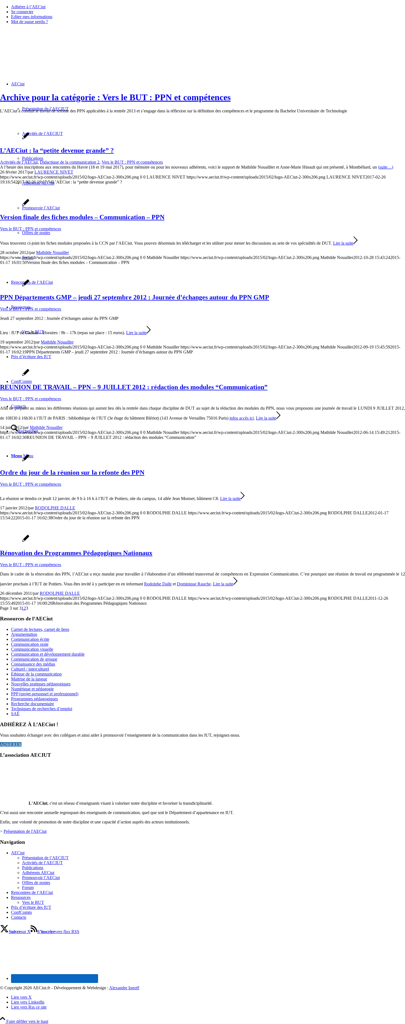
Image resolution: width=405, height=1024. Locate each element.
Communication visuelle (32, 649)
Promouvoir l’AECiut (41, 877)
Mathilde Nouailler (52, 252)
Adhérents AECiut (38, 872)
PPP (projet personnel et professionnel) (44, 693)
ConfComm (21, 912)
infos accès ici (241, 418)
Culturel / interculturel (30, 669)
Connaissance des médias (33, 664)
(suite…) (385, 167)
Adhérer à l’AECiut (28, 6)
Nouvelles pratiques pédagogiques (41, 684)
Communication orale (29, 644)
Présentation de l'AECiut (25, 831)
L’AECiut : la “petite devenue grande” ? (57, 150)
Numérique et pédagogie (32, 689)
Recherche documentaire (32, 703)
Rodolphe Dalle (158, 584)
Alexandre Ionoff (124, 987)
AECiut (18, 852)
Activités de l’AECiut (19, 162)
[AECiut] (41, 54)
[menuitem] (208, 6)
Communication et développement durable (48, 654)
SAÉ (15, 713)
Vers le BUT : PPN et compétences (132, 162)
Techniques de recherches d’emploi (41, 708)
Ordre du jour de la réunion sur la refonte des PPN (72, 472)
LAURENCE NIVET (53, 172)
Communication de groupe (34, 659)
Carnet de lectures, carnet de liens (40, 629)
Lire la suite (343, 243)
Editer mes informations (31, 16)
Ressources (21, 897)
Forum (28, 887)
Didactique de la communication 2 (69, 162)
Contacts (18, 917)
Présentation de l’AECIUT (45, 857)
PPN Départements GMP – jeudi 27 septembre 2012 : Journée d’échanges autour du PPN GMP (134, 297)
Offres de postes (36, 882)
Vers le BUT (33, 902)
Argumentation (24, 634)
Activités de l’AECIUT (42, 862)
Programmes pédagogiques (34, 698)
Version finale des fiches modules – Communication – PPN (82, 217)
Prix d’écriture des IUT (31, 907)
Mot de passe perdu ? (29, 21)
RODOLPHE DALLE (55, 508)
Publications (32, 867)
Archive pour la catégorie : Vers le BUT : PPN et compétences (115, 97)
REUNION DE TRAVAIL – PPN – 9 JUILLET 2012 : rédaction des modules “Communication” (134, 387)
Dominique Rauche (194, 584)
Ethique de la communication (36, 674)
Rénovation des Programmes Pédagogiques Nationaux (76, 552)
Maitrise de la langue (29, 679)
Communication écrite (30, 639)
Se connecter (22, 11)
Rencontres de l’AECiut (32, 892)
